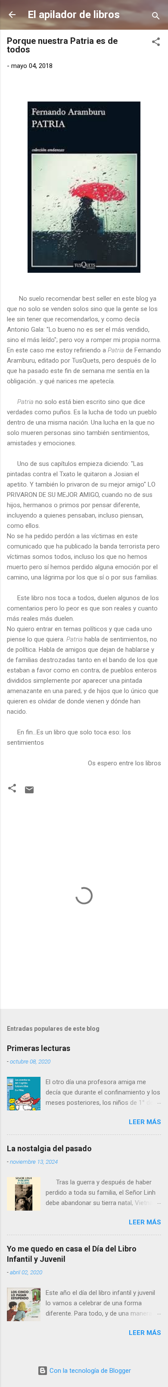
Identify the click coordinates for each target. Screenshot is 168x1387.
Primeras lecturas (38, 1048)
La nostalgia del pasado (49, 1148)
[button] (156, 43)
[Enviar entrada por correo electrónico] (29, 793)
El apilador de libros (74, 15)
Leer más (145, 1122)
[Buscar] (156, 17)
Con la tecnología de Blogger (89, 1371)
